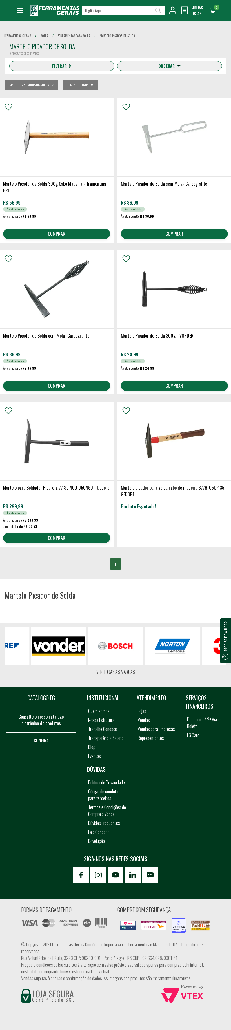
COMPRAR (56, 233)
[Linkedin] (133, 875)
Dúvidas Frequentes (104, 823)
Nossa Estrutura (101, 720)
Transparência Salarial (106, 738)
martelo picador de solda (117, 35)
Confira (41, 740)
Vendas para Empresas (156, 729)
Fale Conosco (99, 832)
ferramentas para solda (74, 35)
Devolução (96, 841)
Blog (91, 747)
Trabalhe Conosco (102, 729)
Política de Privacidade (106, 782)
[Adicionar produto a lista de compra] (8, 106)
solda (44, 35)
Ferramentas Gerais (17, 35)
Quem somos (99, 711)
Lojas (142, 711)
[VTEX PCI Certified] (128, 924)
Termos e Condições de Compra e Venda (107, 810)
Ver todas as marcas (115, 671)
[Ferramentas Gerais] (55, 14)
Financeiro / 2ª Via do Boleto (204, 723)
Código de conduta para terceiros (103, 795)
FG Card (193, 735)
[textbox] (123, 10)
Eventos (94, 756)
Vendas (144, 720)
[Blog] (150, 875)
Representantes (151, 738)
